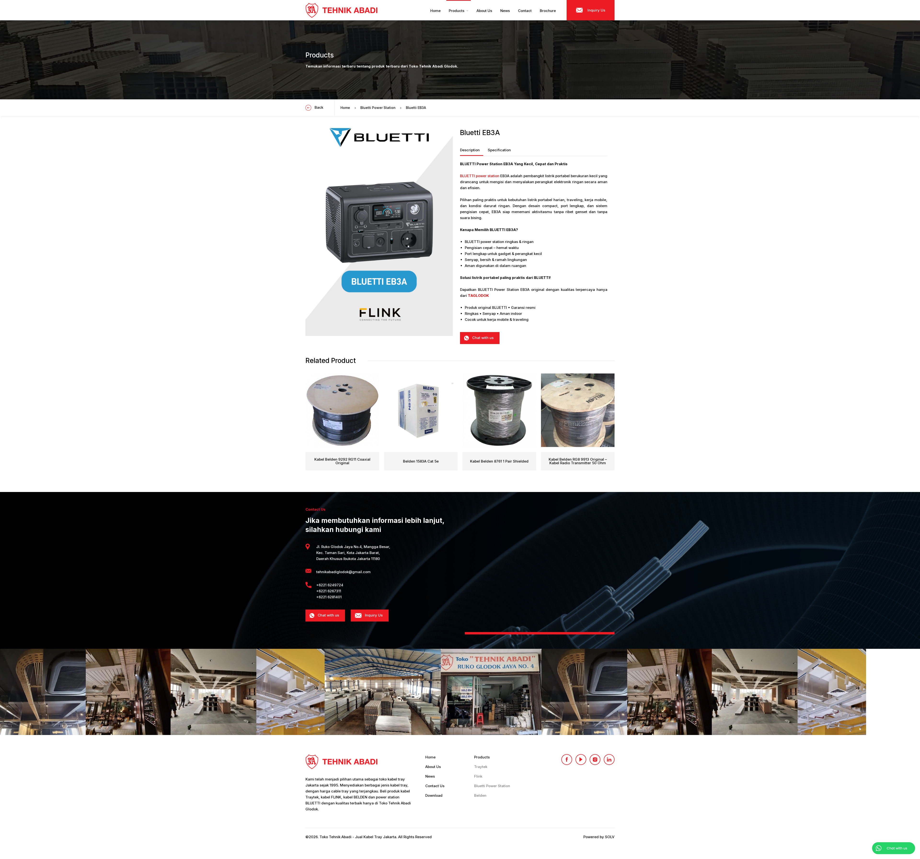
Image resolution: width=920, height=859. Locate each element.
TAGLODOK (478, 295)
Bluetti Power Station (378, 108)
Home (345, 108)
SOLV (610, 837)
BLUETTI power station (479, 176)
